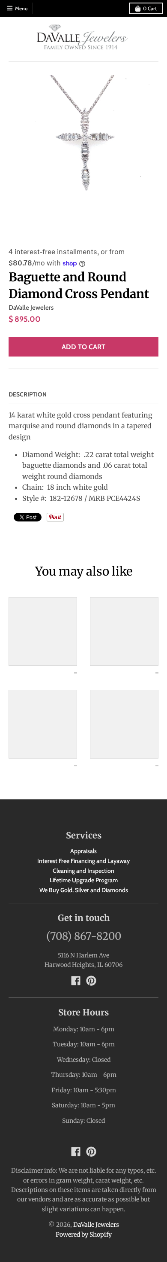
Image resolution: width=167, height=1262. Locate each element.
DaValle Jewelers (31, 307)
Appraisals (83, 851)
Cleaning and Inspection (83, 871)
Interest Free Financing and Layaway (83, 861)
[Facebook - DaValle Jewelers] (76, 980)
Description (28, 394)
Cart (150, 8)
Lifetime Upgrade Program (84, 880)
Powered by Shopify (84, 1234)
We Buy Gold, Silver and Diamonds (83, 890)
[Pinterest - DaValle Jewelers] (91, 980)
